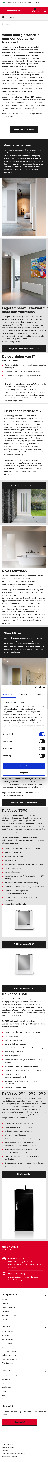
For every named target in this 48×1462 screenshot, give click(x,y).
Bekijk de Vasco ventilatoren (24, 802)
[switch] (42, 741)
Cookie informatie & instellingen (13, 1453)
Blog (3, 1395)
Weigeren (24, 773)
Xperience (6, 1347)
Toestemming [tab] (8, 694)
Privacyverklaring (8, 1447)
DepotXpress (7, 1343)
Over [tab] (39, 694)
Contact (5, 1383)
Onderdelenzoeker (9, 1351)
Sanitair (5, 1319)
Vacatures (6, 1379)
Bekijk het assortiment (24, 129)
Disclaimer (5, 1450)
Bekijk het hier (24, 1174)
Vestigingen (6, 1274)
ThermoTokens (7, 1331)
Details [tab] (24, 694)
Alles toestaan (24, 766)
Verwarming (6, 1311)
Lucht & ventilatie (8, 1307)
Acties (4, 1300)
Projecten (5, 1399)
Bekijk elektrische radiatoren (24, 486)
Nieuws (4, 1391)
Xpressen (5, 1335)
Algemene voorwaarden (10, 1456)
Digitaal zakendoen (9, 1355)
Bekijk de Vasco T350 (24, 988)
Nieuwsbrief (19, 1422)
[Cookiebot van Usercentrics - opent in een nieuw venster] (35, 687)
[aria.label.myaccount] (33, 10)
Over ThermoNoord (9, 1375)
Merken (5, 1304)
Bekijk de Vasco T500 (24, 944)
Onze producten (7, 1444)
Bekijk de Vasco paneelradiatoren (24, 349)
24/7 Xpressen (7, 1339)
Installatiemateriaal (9, 1315)
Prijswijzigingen (7, 1363)
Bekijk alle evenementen (11, 1359)
